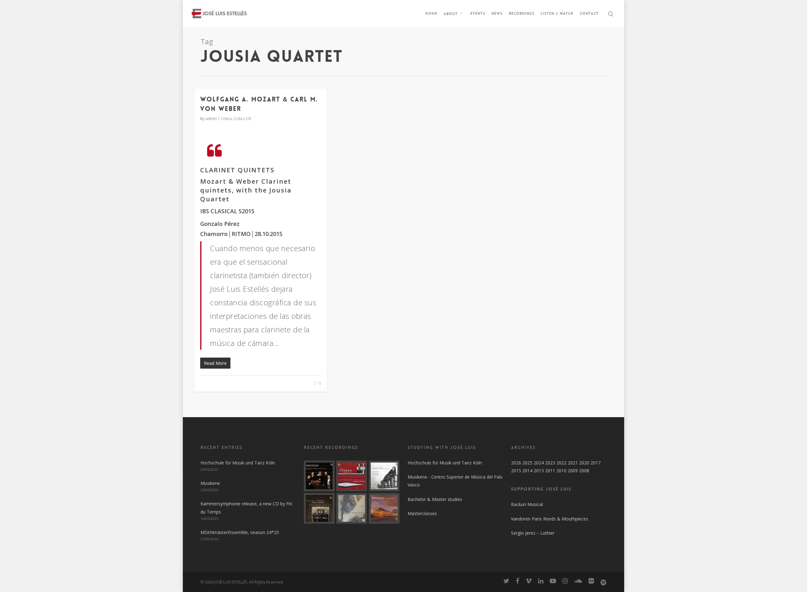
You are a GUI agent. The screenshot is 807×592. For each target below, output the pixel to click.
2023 (550, 463)
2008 (584, 471)
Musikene (210, 483)
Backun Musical (527, 504)
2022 (561, 463)
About (451, 13)
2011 (550, 471)
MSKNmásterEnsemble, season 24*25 (239, 532)
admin (211, 118)
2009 (573, 471)
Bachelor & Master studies (435, 499)
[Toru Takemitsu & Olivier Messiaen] (319, 508)
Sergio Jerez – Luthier (532, 533)
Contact (589, 13)
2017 (595, 463)
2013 (539, 471)
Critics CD (242, 118)
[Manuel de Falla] (384, 476)
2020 (584, 463)
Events (477, 13)
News (496, 13)
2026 (516, 463)
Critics (226, 118)
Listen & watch (557, 13)
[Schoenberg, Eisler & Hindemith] (319, 476)
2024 (539, 463)
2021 (573, 463)
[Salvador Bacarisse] (384, 508)
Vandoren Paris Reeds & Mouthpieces (549, 519)
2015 (516, 471)
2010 (561, 471)
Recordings (521, 13)
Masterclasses (422, 513)
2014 (527, 471)
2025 (527, 463)
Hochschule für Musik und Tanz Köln (237, 463)
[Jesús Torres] (351, 476)
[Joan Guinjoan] (351, 508)
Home (431, 13)
